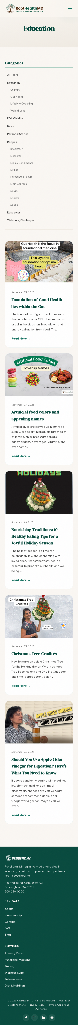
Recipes (12, 142)
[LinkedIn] (43, 1017)
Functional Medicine (18, 960)
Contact (10, 922)
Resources (14, 212)
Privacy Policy (36, 1004)
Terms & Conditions (58, 1004)
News (10, 126)
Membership (13, 915)
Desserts (15, 155)
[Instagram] (34, 1017)
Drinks (14, 169)
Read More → (20, 338)
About (9, 909)
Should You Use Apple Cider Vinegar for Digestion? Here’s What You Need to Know (39, 766)
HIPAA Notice (39, 1008)
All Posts (12, 75)
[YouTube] (52, 1017)
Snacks (14, 198)
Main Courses (18, 183)
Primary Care (14, 953)
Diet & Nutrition (15, 985)
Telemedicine (13, 979)
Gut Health (17, 96)
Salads (14, 191)
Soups (14, 204)
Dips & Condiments (21, 163)
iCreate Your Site (16, 1004)
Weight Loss (17, 110)
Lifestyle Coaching (21, 103)
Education (13, 83)
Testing (9, 966)
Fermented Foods (21, 176)
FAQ (7, 928)
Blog (8, 934)
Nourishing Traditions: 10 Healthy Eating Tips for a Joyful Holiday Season (34, 536)
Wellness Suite (14, 972)
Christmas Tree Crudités (34, 653)
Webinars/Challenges (21, 220)
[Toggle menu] (70, 8)
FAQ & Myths (15, 118)
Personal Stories (17, 134)
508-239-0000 (14, 891)
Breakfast (16, 148)
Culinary (15, 89)
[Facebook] (26, 1017)
